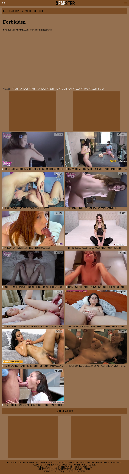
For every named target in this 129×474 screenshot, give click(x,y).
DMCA (71, 471)
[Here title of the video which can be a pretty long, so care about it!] (33, 150)
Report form (79, 471)
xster (65, 3)
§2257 (65, 471)
